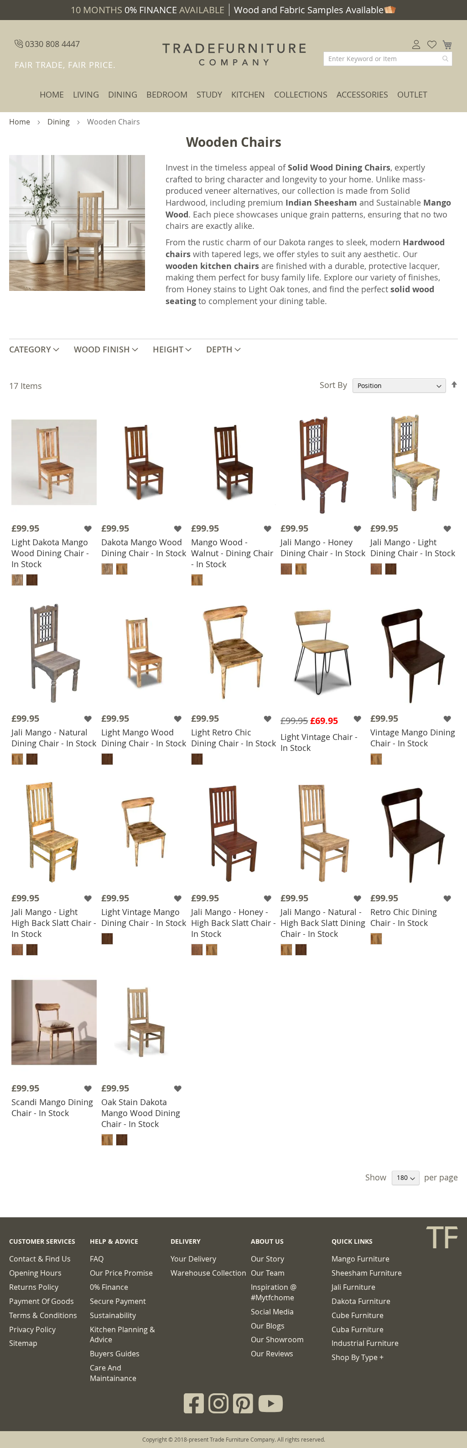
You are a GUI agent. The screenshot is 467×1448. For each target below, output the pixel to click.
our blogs (268, 1326)
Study (209, 94)
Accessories (362, 94)
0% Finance (109, 1287)
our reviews (272, 1354)
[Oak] (17, 580)
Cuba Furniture (358, 1329)
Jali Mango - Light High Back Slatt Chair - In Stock (53, 922)
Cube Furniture (358, 1315)
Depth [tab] (219, 349)
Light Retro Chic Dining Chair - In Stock (233, 738)
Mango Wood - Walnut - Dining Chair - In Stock (232, 553)
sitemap (23, 1343)
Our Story (267, 1259)
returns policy (33, 1287)
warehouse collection (208, 1273)
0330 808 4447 (51, 43)
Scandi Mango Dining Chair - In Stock (52, 1107)
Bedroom (166, 94)
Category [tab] (30, 349)
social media (272, 1312)
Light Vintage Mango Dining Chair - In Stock (143, 917)
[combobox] (387, 59)
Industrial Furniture (365, 1343)
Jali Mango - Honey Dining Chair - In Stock (322, 548)
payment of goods (41, 1301)
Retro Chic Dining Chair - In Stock (403, 917)
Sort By (333, 384)
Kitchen (248, 94)
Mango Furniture (360, 1259)
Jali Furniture (353, 1287)
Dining (122, 94)
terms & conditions (43, 1315)
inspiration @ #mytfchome (273, 1292)
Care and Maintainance (113, 1373)
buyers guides (115, 1354)
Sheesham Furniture (367, 1273)
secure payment (118, 1301)
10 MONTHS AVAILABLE (147, 10)
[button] (89, 528)
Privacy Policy (32, 1329)
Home (52, 94)
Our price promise (121, 1273)
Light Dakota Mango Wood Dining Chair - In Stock (50, 553)
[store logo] (233, 54)
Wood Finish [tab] (102, 349)
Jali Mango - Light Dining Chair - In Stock (412, 548)
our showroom (277, 1339)
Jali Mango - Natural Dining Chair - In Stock (53, 738)
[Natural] (286, 569)
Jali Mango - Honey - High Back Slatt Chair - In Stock (233, 922)
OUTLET (412, 94)
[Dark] (32, 580)
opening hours (35, 1273)
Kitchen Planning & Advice (122, 1334)
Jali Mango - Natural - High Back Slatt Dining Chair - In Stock (322, 922)
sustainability (113, 1315)
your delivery (193, 1259)
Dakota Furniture (361, 1301)
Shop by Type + (358, 1357)
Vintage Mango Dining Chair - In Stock (412, 738)
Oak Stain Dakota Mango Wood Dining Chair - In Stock (140, 1112)
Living (86, 94)
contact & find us (40, 1259)
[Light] (122, 569)
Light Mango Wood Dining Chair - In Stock (143, 738)
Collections (300, 94)
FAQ (97, 1259)
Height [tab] (168, 349)
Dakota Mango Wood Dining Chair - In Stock (143, 548)
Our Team (268, 1273)
